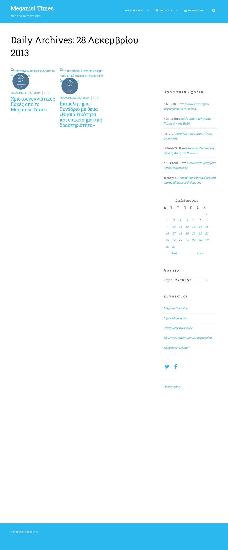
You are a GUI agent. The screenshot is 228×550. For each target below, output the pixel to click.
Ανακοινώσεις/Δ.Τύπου (26, 92)
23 (167, 240)
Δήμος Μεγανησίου (176, 318)
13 (193, 226)
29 (206, 240)
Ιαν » (200, 253)
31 (173, 246)
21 (200, 233)
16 (167, 233)
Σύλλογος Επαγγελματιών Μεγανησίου (188, 337)
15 (206, 226)
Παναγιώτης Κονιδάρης (178, 328)
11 (180, 226)
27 (193, 240)
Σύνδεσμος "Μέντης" (176, 347)
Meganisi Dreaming (175, 308)
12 (186, 226)
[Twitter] (167, 366)
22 (206, 233)
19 (186, 233)
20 (193, 233)
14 (200, 226)
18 (180, 233)
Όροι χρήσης (172, 386)
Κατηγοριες (136, 10)
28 (200, 240)
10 (173, 226)
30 (167, 246)
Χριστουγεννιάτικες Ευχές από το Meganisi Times (33, 104)
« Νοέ (173, 253)
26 (186, 240)
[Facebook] (175, 366)
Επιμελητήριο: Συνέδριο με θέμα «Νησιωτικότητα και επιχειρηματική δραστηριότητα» (81, 114)
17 (173, 233)
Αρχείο (168, 280)
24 (173, 240)
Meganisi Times (22, 531)
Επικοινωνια (195, 10)
